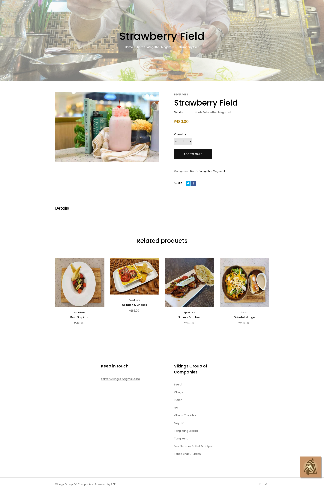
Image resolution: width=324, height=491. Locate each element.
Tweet (188, 183)
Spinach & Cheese (134, 305)
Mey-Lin (179, 423)
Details (62, 208)
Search (178, 384)
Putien (178, 400)
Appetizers (79, 312)
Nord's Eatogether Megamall (207, 171)
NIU (176, 407)
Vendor (179, 112)
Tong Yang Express (186, 431)
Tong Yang (181, 438)
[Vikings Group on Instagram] (266, 484)
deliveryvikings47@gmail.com (120, 379)
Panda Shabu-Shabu (187, 454)
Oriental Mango (244, 317)
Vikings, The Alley (185, 415)
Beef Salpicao (79, 317)
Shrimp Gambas (189, 317)
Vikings (178, 392)
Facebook (193, 183)
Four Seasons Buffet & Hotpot (193, 446)
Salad (244, 312)
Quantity (180, 134)
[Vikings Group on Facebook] (260, 484)
